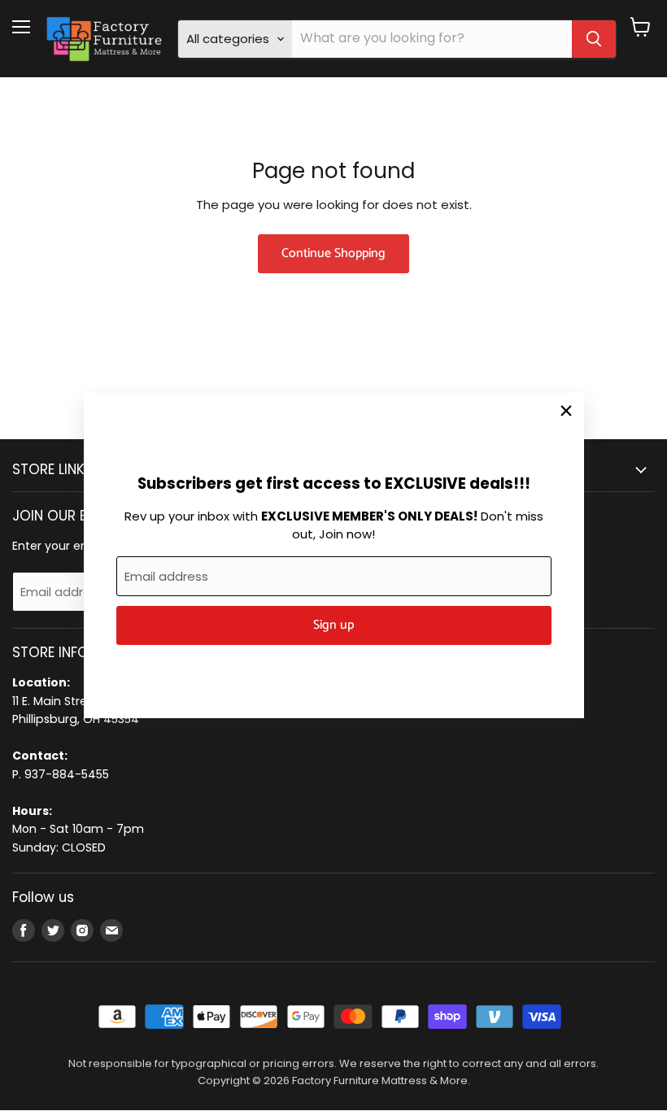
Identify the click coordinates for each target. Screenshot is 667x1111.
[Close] (566, 411)
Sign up (333, 625)
